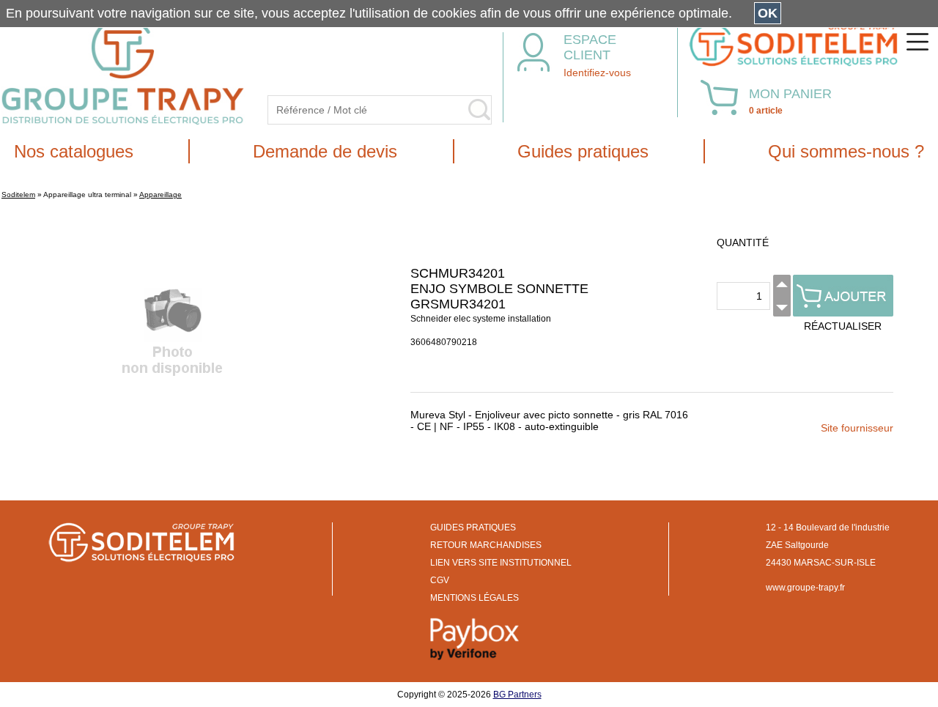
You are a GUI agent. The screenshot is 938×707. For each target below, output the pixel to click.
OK (768, 13)
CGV (439, 580)
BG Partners (517, 694)
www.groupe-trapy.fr (805, 587)
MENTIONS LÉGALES (474, 598)
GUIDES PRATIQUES (473, 527)
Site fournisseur (857, 428)
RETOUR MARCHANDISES (486, 545)
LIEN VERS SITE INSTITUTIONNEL (501, 563)
